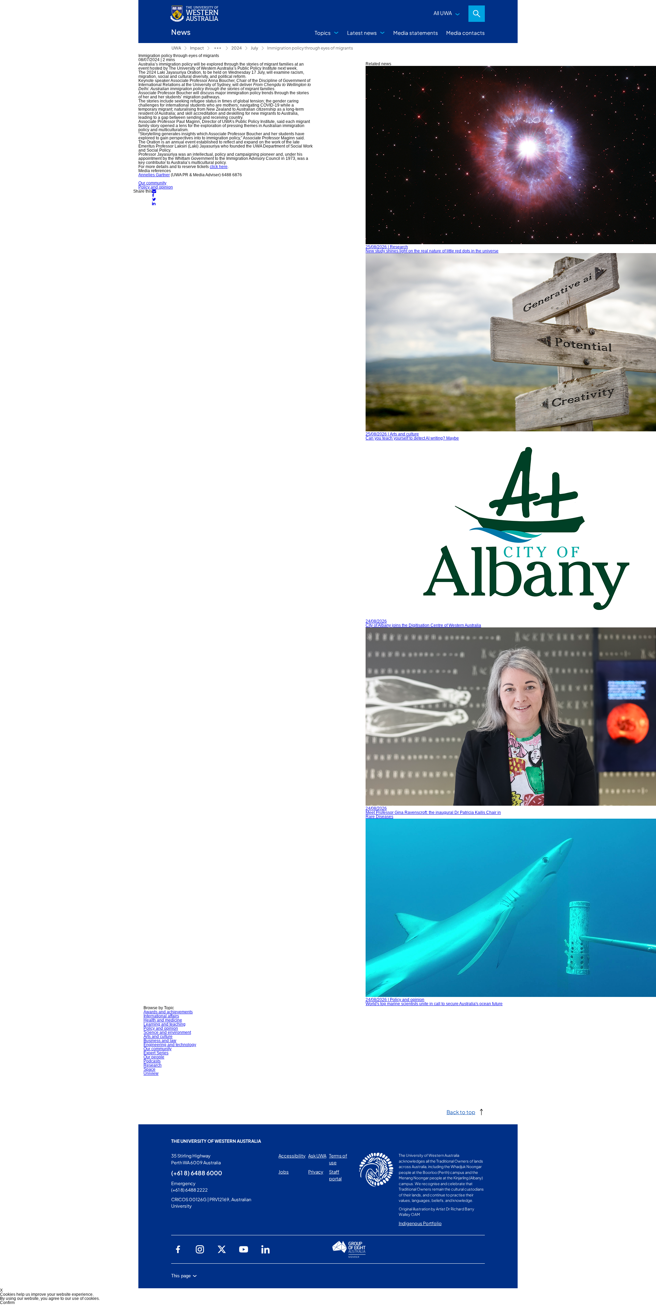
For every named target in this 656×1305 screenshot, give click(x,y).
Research (153, 1065)
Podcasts (152, 1061)
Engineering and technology (170, 1044)
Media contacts (465, 32)
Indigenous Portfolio (420, 1223)
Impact (197, 48)
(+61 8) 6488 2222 (189, 1190)
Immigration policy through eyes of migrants (310, 48)
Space (149, 1069)
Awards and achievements (168, 1012)
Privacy (315, 1172)
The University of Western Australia (216, 1141)
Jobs (283, 1172)
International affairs (161, 1016)
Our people (154, 1057)
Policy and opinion (155, 187)
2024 (236, 48)
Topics (323, 32)
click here (219, 166)
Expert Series (156, 1053)
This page (181, 1275)
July (254, 48)
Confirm (7, 1302)
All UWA (443, 13)
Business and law (160, 1040)
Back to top (461, 1112)
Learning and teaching (165, 1024)
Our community (152, 183)
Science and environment (167, 1032)
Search (476, 13)
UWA (176, 48)
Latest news (362, 32)
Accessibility (291, 1155)
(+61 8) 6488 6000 (196, 1173)
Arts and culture (158, 1036)
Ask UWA (317, 1155)
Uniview (151, 1073)
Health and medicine (163, 1020)
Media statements (415, 32)
